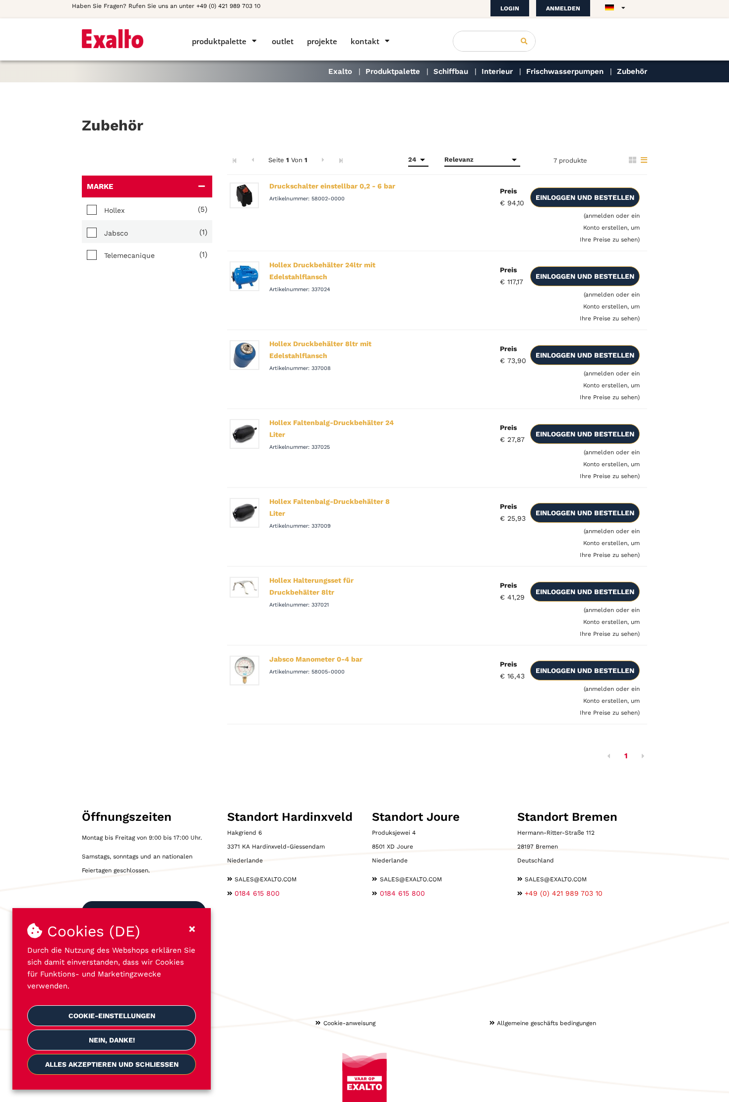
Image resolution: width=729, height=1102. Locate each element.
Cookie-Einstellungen (111, 1016)
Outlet (283, 41)
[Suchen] (524, 41)
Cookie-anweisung (349, 1023)
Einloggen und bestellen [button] (585, 197)
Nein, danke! (112, 1040)
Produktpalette (219, 41)
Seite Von (287, 160)
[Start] (123, 38)
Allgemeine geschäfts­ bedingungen (546, 1023)
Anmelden (563, 8)
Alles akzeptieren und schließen (112, 1064)
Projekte (322, 41)
